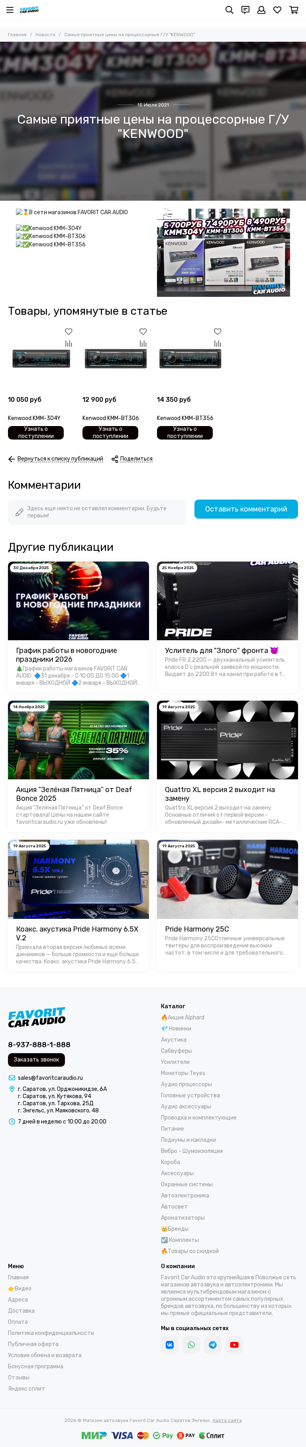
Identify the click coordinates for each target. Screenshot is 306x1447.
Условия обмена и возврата (45, 1355)
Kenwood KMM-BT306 (110, 418)
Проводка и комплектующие (199, 1117)
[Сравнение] (69, 343)
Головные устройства (190, 1095)
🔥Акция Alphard (182, 1017)
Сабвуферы (176, 1051)
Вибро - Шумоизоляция (192, 1151)
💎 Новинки (176, 1028)
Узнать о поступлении (36, 433)
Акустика (173, 1039)
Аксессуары (177, 1173)
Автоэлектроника (185, 1195)
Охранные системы (187, 1184)
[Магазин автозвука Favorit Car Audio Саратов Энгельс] (29, 10)
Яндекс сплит (26, 1388)
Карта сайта (227, 1420)
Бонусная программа (35, 1366)
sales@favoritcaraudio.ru (50, 1078)
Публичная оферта (33, 1344)
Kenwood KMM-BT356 (185, 418)
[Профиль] (261, 10)
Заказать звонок (36, 1059)
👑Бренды (174, 1229)
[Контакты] (245, 10)
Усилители (175, 1062)
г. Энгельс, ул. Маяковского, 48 (58, 1110)
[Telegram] (213, 1345)
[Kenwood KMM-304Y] (41, 358)
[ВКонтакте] (169, 1345)
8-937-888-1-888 (39, 1044)
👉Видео (19, 1288)
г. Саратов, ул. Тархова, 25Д (56, 1103)
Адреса (18, 1299)
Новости (45, 34)
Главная (17, 34)
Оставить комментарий (246, 509)
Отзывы (18, 1377)
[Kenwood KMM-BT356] (190, 358)
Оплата (18, 1322)
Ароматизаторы (183, 1218)
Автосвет (174, 1206)
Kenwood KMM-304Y (34, 418)
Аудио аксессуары (186, 1106)
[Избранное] (69, 331)
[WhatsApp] (191, 1345)
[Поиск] (229, 10)
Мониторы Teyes (183, 1073)
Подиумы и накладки (188, 1140)
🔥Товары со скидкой (190, 1251)
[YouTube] (234, 1345)
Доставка (21, 1311)
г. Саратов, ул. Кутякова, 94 (54, 1096)
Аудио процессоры (186, 1084)
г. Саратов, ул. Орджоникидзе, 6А (62, 1089)
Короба (170, 1162)
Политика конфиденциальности (51, 1333)
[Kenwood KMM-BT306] (115, 358)
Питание (172, 1128)
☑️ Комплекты (180, 1240)
